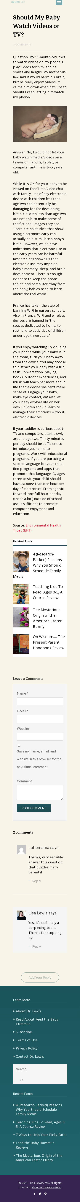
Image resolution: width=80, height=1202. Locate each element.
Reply (36, 881)
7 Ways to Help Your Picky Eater (41, 1134)
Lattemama (39, 847)
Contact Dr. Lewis (30, 1056)
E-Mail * (22, 711)
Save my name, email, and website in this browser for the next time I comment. (39, 759)
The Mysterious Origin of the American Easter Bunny (39, 1157)
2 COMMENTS (22, 44)
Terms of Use (27, 1040)
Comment (24, 781)
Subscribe (24, 1032)
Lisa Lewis (38, 913)
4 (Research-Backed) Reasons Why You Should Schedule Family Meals (39, 1109)
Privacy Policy (26, 1048)
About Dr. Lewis (28, 1011)
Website (23, 729)
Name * (22, 693)
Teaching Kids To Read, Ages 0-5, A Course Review (40, 1124)
